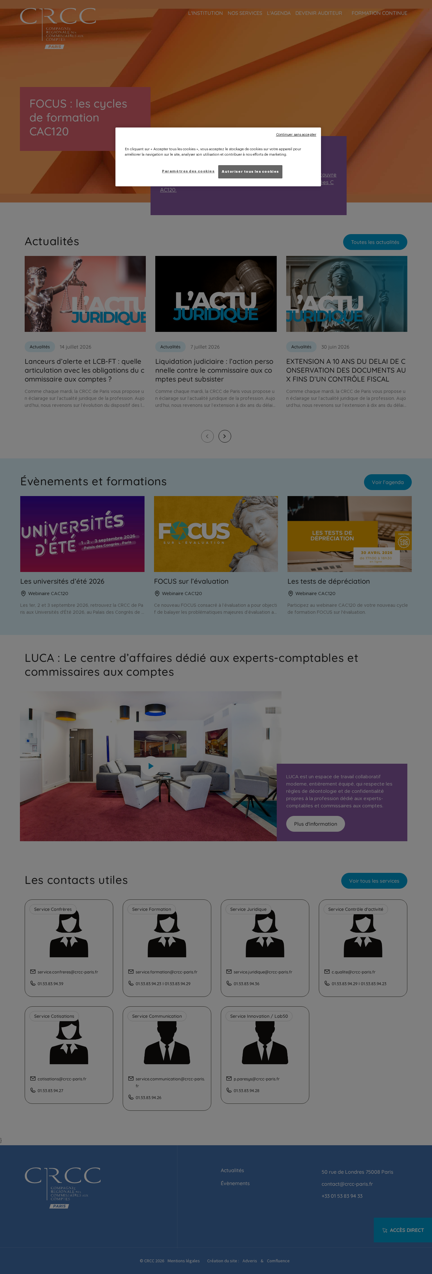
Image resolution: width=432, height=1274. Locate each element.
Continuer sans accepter (296, 134)
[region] (218, 156)
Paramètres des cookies (188, 171)
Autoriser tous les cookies (250, 171)
